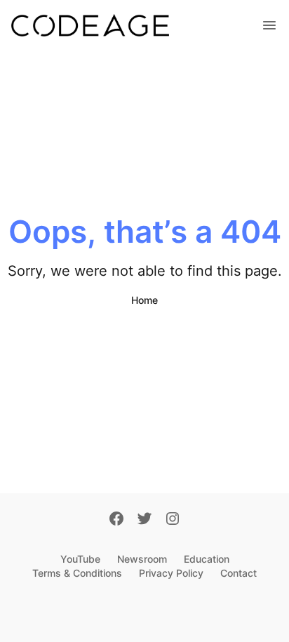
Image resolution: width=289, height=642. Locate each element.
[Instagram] (172, 520)
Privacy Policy (171, 573)
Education (206, 559)
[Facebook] (116, 520)
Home (144, 300)
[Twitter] (144, 520)
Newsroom (142, 559)
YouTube (80, 559)
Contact (238, 573)
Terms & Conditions (77, 573)
